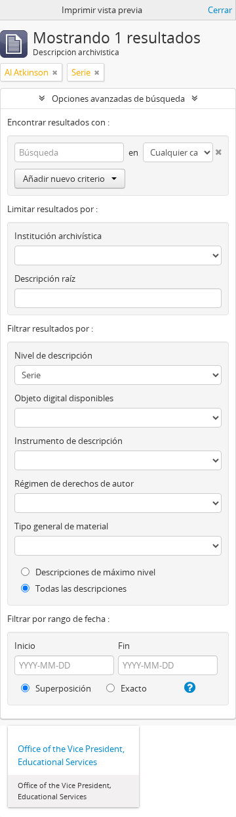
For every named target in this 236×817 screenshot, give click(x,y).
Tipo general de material (61, 526)
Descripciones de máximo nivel (94, 572)
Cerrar (220, 10)
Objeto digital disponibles (63, 398)
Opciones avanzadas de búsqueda (118, 98)
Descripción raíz (44, 278)
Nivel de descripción (53, 355)
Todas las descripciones (80, 588)
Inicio (24, 645)
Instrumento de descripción (68, 441)
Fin (124, 645)
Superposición (62, 688)
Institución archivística (58, 236)
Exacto (133, 688)
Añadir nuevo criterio (64, 179)
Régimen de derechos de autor (74, 483)
